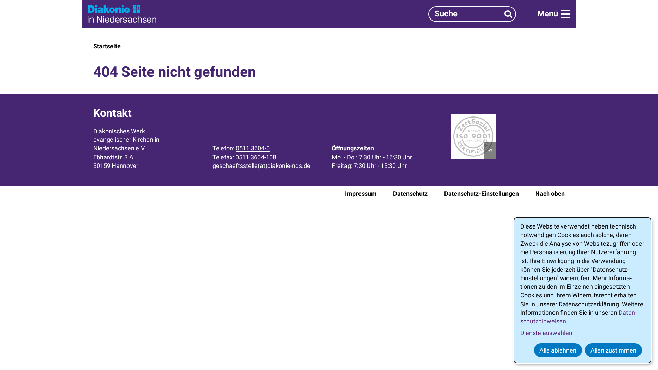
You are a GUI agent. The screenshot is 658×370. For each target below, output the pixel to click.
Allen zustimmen (613, 350)
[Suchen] (508, 14)
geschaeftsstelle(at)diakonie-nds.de (261, 165)
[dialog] (582, 290)
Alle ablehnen (557, 350)
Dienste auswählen (546, 332)
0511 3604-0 (253, 148)
